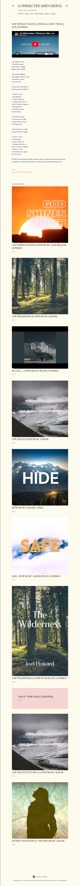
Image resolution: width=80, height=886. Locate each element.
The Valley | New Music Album (30, 439)
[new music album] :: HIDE (27, 507)
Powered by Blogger (41, 876)
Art (32, 14)
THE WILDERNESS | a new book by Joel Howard (39, 678)
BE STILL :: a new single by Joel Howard (35, 370)
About (47, 14)
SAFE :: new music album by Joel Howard (36, 576)
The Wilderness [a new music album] (34, 316)
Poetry (21, 14)
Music (27, 14)
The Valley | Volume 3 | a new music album (37, 772)
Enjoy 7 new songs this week (35, 696)
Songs (29, 172)
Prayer (25, 172)
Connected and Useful (40, 6)
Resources (39, 14)
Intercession (19, 172)
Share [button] (13, 169)
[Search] (67, 5)
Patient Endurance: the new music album (38, 840)
